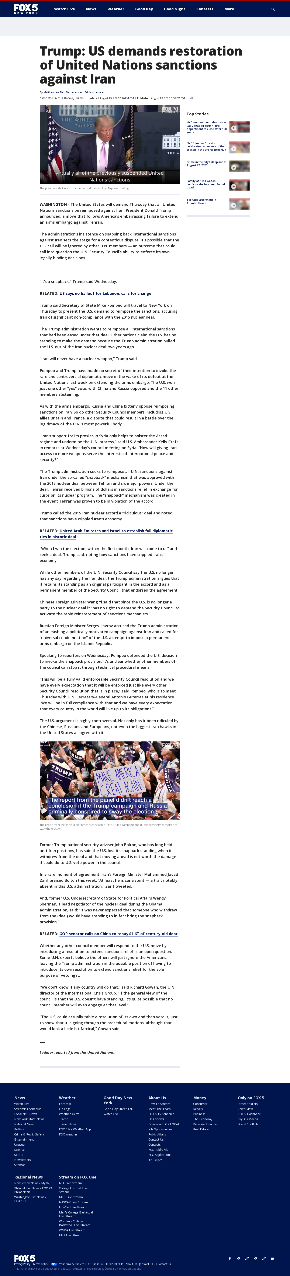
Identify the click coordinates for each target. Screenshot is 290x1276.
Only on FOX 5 (251, 1097)
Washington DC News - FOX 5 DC (30, 1199)
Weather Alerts (69, 1114)
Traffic (63, 1119)
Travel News (67, 1124)
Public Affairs (157, 1134)
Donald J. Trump (74, 98)
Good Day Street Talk (118, 1109)
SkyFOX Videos (248, 1119)
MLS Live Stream (70, 1235)
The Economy (202, 1119)
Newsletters (22, 1160)
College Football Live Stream (73, 1190)
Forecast (65, 1104)
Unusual (19, 1144)
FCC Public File (158, 1150)
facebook (230, 1258)
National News (24, 1124)
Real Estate (201, 1129)
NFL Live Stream (70, 1183)
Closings (64, 1109)
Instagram (238, 1258)
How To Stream (159, 1104)
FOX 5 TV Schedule (161, 1114)
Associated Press (50, 98)
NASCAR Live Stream (73, 1202)
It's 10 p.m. (155, 1160)
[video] (239, 127)
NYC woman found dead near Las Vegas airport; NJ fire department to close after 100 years (207, 127)
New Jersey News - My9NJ (32, 1183)
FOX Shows (156, 1119)
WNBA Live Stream (72, 1230)
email (272, 1258)
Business (199, 1114)
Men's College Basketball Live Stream (76, 1214)
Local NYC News (25, 1114)
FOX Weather (68, 1134)
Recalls (198, 1109)
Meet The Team (159, 1109)
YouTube (255, 1258)
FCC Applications (159, 1155)
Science (19, 1150)
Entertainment (24, 1139)
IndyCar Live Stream (73, 1207)
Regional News (28, 1177)
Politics (19, 1129)
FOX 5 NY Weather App (75, 1129)
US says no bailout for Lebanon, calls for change (105, 293)
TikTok (247, 1258)
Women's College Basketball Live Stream (74, 1223)
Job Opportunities (160, 1129)
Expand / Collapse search (273, 9)
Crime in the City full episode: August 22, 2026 (206, 163)
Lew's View (245, 1109)
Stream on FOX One (77, 1177)
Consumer (200, 1104)
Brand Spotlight (248, 1124)
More (229, 9)
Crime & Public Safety (29, 1134)
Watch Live (21, 1104)
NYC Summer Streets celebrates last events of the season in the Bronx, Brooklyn (206, 146)
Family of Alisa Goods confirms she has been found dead (206, 184)
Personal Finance (205, 1124)
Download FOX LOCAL (164, 1124)
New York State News (29, 1119)
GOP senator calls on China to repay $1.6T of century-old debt (118, 933)
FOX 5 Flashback (249, 1114)
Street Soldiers (248, 1104)
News (19, 1097)
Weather (67, 1097)
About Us (157, 1097)
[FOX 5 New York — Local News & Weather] (28, 9)
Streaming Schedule (27, 1109)
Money (199, 1097)
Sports (18, 1155)
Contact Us (156, 1139)
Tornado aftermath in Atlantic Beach (201, 201)
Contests (154, 1144)
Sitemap (19, 1165)
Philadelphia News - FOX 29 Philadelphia (33, 1190)
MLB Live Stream (71, 1197)
